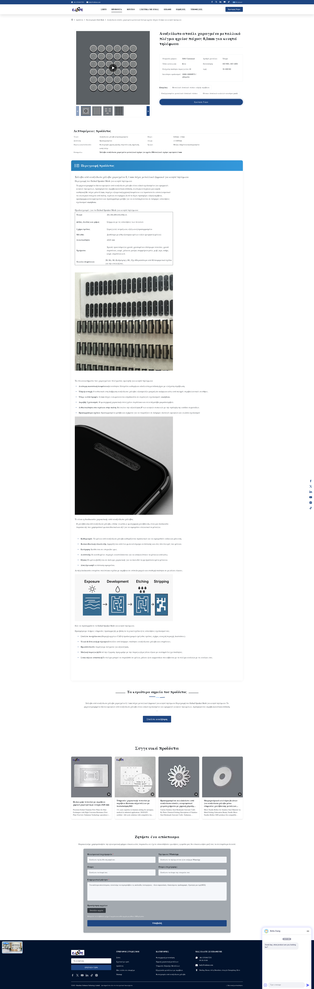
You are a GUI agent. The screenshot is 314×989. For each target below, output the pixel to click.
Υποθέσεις (197, 9)
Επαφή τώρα (91, 815)
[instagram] (96, 975)
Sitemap (119, 974)
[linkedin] (86, 975)
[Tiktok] (229, 2)
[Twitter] (216, 2)
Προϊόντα (116, 9)
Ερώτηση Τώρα (234, 9)
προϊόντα (79, 20)
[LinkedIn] (310, 491)
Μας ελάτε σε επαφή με (125, 970)
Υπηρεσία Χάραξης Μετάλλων (168, 966)
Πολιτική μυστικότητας (235, 985)
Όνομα (90, 866)
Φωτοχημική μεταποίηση (165, 957)
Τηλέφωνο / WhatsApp (168, 854)
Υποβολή (157, 923)
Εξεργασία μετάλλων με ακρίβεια (169, 970)
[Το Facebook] (310, 481)
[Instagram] (310, 502)
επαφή (167, 9)
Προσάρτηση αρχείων (97, 905)
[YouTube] (310, 497)
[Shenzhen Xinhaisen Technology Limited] (77, 9)
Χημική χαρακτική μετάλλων (167, 962)
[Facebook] (212, 2)
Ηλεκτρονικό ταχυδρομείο (100, 854)
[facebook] (72, 975)
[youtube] (82, 975)
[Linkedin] (220, 2)
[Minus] (307, 931)
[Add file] (265, 985)
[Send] (308, 985)
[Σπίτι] (72, 20)
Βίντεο (131, 9)
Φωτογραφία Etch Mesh (95, 20)
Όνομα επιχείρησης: (167, 866)
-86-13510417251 (205, 957)
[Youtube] (225, 2)
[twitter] (77, 975)
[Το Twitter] (310, 486)
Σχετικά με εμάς (149, 9)
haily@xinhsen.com (94, 2)
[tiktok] (91, 975)
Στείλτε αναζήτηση (157, 719)
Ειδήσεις (181, 9)
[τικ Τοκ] (310, 508)
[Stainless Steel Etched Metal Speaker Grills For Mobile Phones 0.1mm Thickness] (113, 68)
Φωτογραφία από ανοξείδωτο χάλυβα (170, 974)
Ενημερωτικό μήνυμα (98, 879)
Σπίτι (103, 9)
